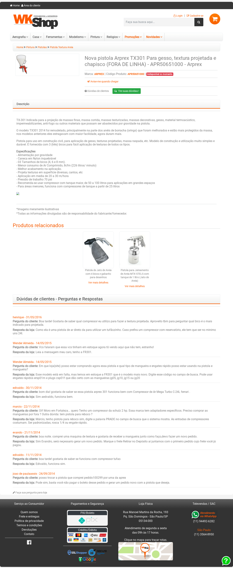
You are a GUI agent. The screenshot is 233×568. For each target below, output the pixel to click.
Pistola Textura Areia (61, 47)
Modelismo (76, 37)
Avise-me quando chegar (104, 81)
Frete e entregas (29, 516)
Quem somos (29, 512)
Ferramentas (54, 37)
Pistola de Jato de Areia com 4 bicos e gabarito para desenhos (98, 274)
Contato (29, 534)
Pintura (95, 37)
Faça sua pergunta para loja (31, 492)
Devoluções (29, 529)
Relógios (112, 37)
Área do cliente (31, 5)
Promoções (132, 37)
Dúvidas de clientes (98, 91)
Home (16, 5)
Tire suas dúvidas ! (128, 91)
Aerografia (19, 37)
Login (179, 15)
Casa (36, 37)
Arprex (99, 74)
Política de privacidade (29, 521)
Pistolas (42, 47)
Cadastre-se (196, 15)
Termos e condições (29, 525)
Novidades (153, 37)
